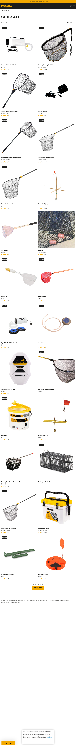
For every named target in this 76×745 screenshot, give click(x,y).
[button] (8, 743)
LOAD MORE (38, 588)
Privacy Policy (49, 737)
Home (2, 10)
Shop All (7, 10)
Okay (38, 741)
